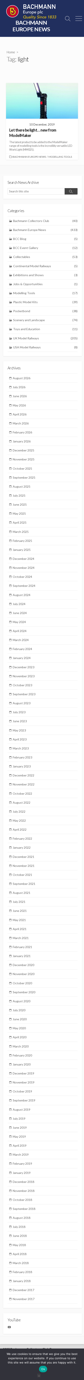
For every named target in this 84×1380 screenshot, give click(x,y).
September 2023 (24, 694)
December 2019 (23, 1073)
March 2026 (21, 423)
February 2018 (22, 1272)
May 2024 (19, 622)
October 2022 (22, 793)
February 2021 (22, 947)
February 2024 (22, 649)
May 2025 (19, 513)
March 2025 (21, 531)
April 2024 (19, 631)
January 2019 (22, 1173)
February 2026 (22, 432)
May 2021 (19, 920)
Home (11, 52)
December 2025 (23, 450)
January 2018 (22, 1281)
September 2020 (24, 992)
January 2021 (22, 956)
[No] (38, 1375)
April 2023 (19, 739)
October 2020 (22, 983)
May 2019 (19, 1136)
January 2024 (22, 658)
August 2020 (21, 1001)
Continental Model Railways (45, 266)
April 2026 (19, 414)
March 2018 (21, 1263)
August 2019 (21, 1109)
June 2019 (20, 1127)
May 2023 (19, 730)
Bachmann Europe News (29, 156)
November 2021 (23, 866)
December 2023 (23, 667)
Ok (43, 1369)
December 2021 (23, 857)
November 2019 (23, 1082)
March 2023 (21, 748)
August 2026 (21, 378)
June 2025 (20, 504)
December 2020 (23, 965)
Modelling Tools (60, 156)
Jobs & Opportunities (45, 284)
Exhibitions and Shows (45, 275)
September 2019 (24, 1100)
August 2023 (21, 703)
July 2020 (19, 1010)
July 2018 (19, 1227)
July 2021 (19, 902)
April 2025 (19, 522)
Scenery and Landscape (45, 320)
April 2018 (19, 1254)
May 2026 (19, 405)
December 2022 (23, 775)
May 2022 (19, 820)
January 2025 (22, 549)
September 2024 (24, 585)
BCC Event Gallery (45, 248)
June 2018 (20, 1236)
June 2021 (20, 911)
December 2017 (23, 1290)
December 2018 (23, 1182)
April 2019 (19, 1145)
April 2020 (19, 1037)
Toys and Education (45, 329)
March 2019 (21, 1154)
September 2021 (24, 884)
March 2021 (21, 938)
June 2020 (20, 1019)
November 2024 (23, 567)
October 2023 (22, 685)
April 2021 (19, 929)
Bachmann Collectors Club (45, 221)
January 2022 (22, 847)
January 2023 (22, 766)
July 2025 (19, 495)
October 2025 (22, 468)
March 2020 (21, 1046)
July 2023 (19, 712)
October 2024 (22, 576)
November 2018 (23, 1191)
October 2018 (22, 1200)
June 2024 (20, 613)
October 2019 (22, 1091)
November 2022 (23, 784)
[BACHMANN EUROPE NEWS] (31, 11)
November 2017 (23, 1299)
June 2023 (20, 721)
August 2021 (21, 893)
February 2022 (22, 838)
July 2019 (19, 1118)
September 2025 (24, 477)
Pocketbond (45, 311)
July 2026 (19, 387)
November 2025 (23, 459)
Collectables (45, 257)
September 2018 (24, 1209)
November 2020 (23, 974)
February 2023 (22, 757)
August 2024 (21, 595)
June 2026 (20, 396)
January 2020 (22, 1064)
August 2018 (21, 1218)
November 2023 (23, 676)
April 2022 (19, 829)
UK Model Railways (45, 338)
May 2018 (19, 1245)
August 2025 (21, 486)
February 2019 (22, 1163)
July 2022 (19, 811)
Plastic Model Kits (45, 302)
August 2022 (21, 802)
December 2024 (23, 558)
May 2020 (19, 1028)
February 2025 (22, 540)
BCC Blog (45, 239)
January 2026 (22, 441)
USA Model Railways (45, 347)
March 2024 (21, 640)
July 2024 (19, 604)
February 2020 (22, 1055)
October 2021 (22, 875)
